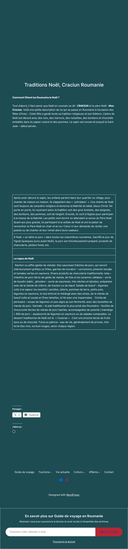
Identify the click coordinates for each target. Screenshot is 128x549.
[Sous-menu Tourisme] (27, 91)
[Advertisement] (64, 46)
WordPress (72, 494)
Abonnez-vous (109, 532)
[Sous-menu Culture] (26, 106)
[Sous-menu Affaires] (26, 113)
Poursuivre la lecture (64, 541)
